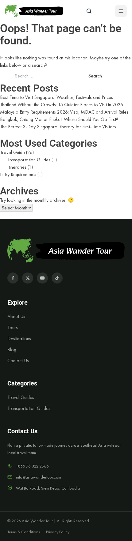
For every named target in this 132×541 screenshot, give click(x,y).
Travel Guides (20, 397)
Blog (11, 349)
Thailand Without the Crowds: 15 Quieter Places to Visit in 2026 (61, 104)
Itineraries (16, 167)
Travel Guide (12, 152)
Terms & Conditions (23, 532)
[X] (27, 278)
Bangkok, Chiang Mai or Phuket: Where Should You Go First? (59, 119)
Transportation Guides (28, 159)
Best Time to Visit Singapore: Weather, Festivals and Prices (56, 97)
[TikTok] (57, 278)
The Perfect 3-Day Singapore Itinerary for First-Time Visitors (58, 126)
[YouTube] (42, 278)
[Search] (89, 11)
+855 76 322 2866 (32, 466)
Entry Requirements (18, 174)
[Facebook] (12, 278)
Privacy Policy (57, 532)
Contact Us (18, 360)
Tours (12, 327)
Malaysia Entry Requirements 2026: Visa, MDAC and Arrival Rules (64, 112)
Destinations (19, 338)
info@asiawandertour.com (38, 477)
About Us (16, 316)
